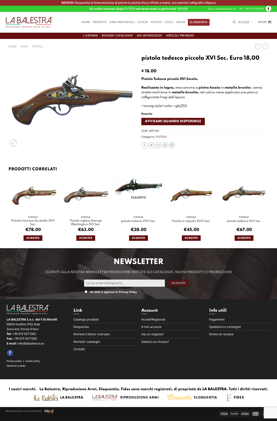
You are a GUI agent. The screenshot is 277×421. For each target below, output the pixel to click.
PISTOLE (37, 46)
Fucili (169, 22)
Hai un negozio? (149, 35)
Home (86, 22)
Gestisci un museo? (155, 342)
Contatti (79, 349)
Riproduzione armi (138, 397)
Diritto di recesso (221, 334)
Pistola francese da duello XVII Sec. (33, 222)
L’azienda (90, 35)
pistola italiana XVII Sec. (138, 221)
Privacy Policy (128, 292)
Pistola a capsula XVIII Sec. (191, 221)
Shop (24, 46)
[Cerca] (234, 22)
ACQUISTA (33, 238)
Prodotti (100, 22)
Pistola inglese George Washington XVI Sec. (86, 222)
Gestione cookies (16, 365)
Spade (180, 22)
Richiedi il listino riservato (91, 334)
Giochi (143, 22)
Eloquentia (199, 22)
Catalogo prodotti (86, 319)
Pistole (156, 22)
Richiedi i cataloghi (117, 35)
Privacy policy (14, 361)
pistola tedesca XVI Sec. (244, 221)
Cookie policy (32, 361)
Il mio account (151, 327)
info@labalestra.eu (31, 343)
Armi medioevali (122, 22)
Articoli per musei (180, 35)
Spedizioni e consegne (225, 327)
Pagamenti (217, 319)
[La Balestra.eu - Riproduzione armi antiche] (29, 22)
